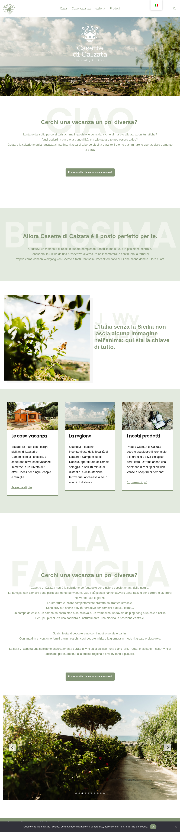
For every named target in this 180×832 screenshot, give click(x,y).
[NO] (175, 826)
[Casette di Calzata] (9, 9)
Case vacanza (81, 8)
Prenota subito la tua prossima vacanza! (90, 172)
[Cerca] (174, 8)
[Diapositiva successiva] (167, 747)
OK (153, 826)
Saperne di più (21, 487)
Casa (63, 8)
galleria (100, 8)
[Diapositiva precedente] (12, 747)
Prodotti (115, 8)
